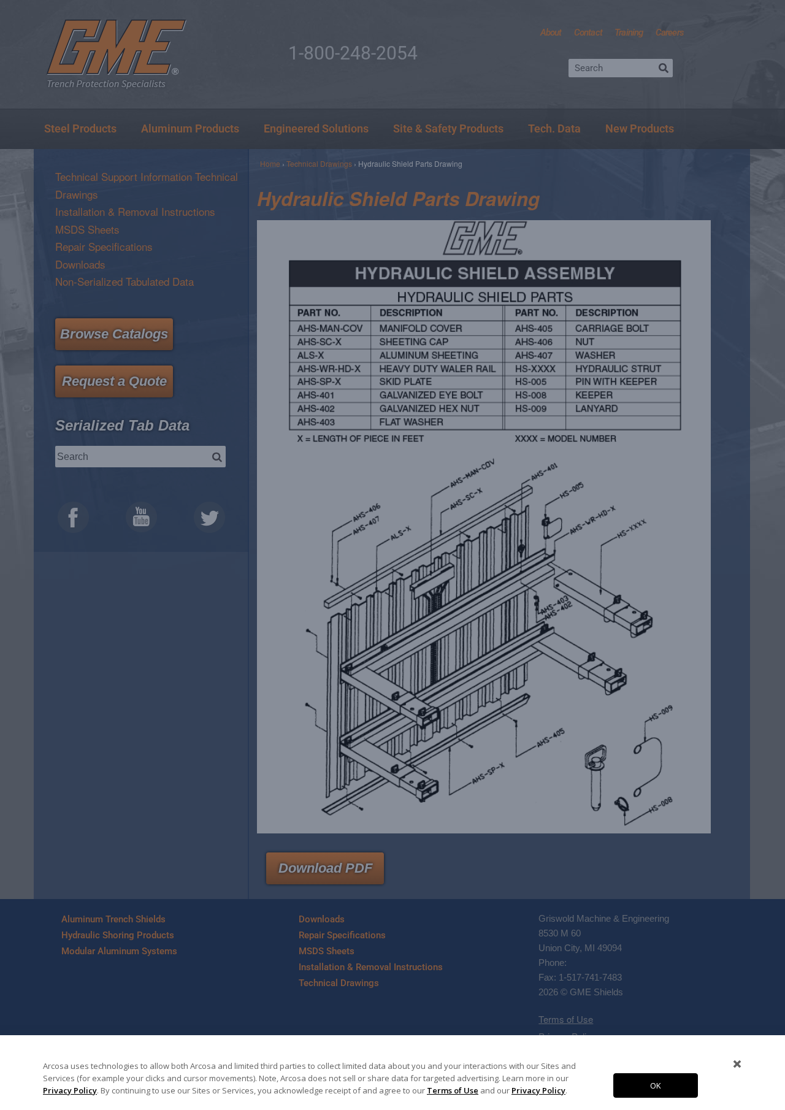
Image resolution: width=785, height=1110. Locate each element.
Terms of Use (452, 1090)
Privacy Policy (70, 1090)
